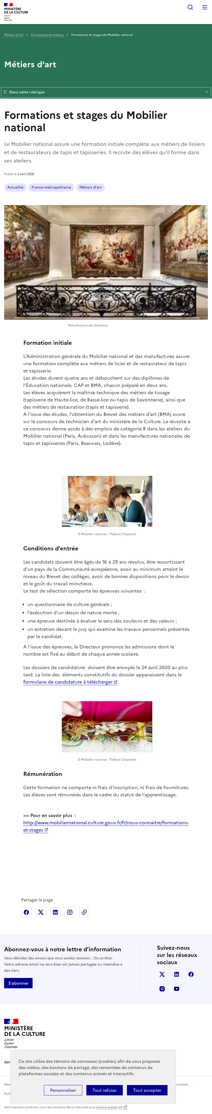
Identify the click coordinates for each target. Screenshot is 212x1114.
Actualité (15, 187)
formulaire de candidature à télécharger (67, 681)
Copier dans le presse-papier (84, 912)
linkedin (176, 974)
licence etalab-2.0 (109, 1107)
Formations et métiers (47, 35)
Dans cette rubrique (26, 92)
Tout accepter (147, 1090)
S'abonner (18, 983)
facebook (191, 974)
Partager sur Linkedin (55, 912)
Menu (205, 7)
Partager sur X (41, 912)
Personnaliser (63, 1090)
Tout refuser (105, 1090)
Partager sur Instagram (70, 912)
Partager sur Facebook (26, 912)
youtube (176, 989)
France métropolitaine (51, 187)
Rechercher (190, 7)
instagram (162, 989)
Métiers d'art (14, 35)
